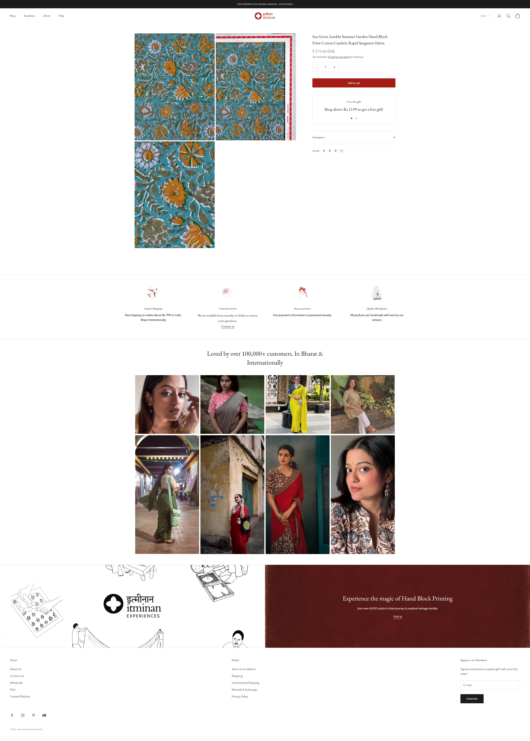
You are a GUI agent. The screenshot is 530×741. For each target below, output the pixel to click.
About (46, 15)
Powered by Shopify (33, 729)
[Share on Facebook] (324, 151)
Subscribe (472, 698)
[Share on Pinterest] (335, 151)
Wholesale (16, 683)
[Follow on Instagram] (23, 715)
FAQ (12, 689)
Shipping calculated (339, 56)
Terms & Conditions (244, 669)
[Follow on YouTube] (44, 715)
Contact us (228, 326)
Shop (13, 15)
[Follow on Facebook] (12, 715)
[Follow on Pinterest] (33, 715)
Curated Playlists (20, 696)
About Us (16, 669)
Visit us (397, 616)
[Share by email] (341, 151)
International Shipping (245, 683)
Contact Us (17, 676)
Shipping (237, 676)
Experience (29, 15)
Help (61, 15)
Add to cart (354, 83)
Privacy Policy (240, 696)
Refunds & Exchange (244, 689)
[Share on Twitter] (329, 151)
